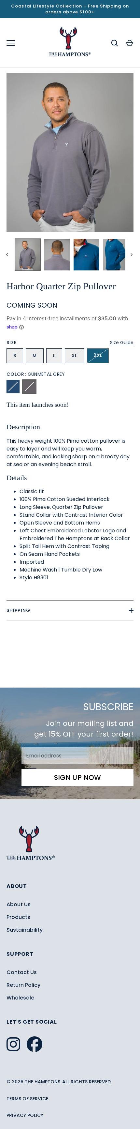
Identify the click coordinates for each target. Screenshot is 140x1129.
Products (18, 917)
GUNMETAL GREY (29, 386)
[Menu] (11, 43)
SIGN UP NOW (77, 777)
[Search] (114, 43)
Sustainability (25, 930)
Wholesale (20, 997)
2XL (97, 355)
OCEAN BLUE (13, 386)
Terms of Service (27, 1098)
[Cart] (129, 43)
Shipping (18, 610)
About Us (19, 904)
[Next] (132, 255)
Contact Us (22, 972)
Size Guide (121, 342)
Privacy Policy (25, 1115)
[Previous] (8, 255)
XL (74, 355)
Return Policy (23, 985)
